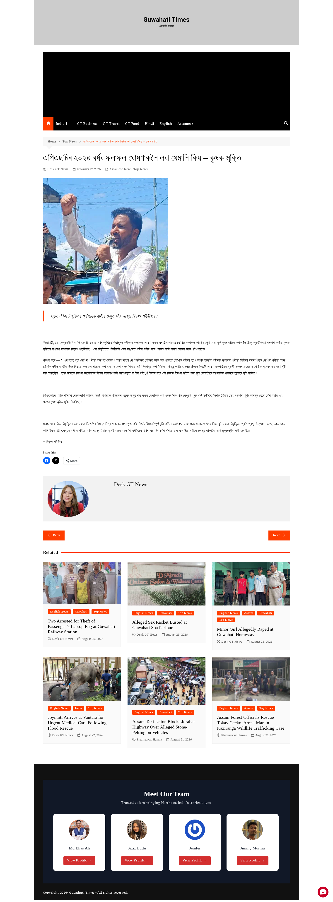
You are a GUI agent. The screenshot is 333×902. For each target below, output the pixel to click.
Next (276, 535)
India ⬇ (62, 124)
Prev (56, 535)
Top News (140, 169)
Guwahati (81, 611)
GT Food (132, 124)
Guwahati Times (166, 19)
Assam (248, 613)
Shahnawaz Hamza (149, 739)
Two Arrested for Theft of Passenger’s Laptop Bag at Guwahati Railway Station (81, 626)
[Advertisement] (166, 83)
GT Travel (111, 124)
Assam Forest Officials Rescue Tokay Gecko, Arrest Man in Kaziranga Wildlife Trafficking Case (250, 723)
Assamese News (120, 169)
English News (59, 611)
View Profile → (80, 860)
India (78, 708)
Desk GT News (57, 169)
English (165, 124)
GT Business (87, 124)
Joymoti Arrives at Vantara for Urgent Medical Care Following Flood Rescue (77, 723)
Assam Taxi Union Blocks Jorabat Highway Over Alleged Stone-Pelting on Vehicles (163, 727)
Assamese (185, 124)
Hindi (149, 124)
